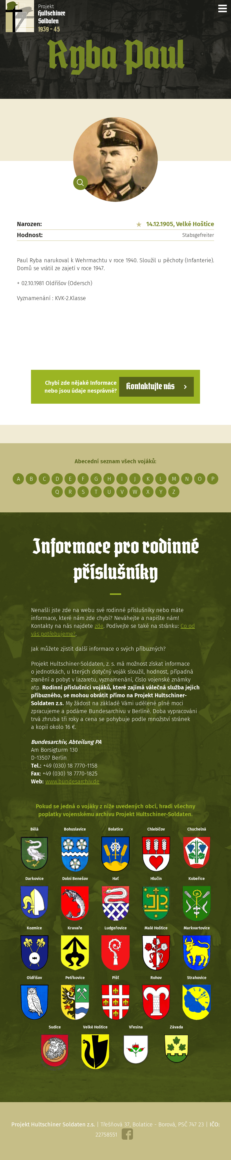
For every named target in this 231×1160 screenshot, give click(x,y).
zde (99, 625)
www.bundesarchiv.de (72, 781)
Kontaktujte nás (150, 387)
